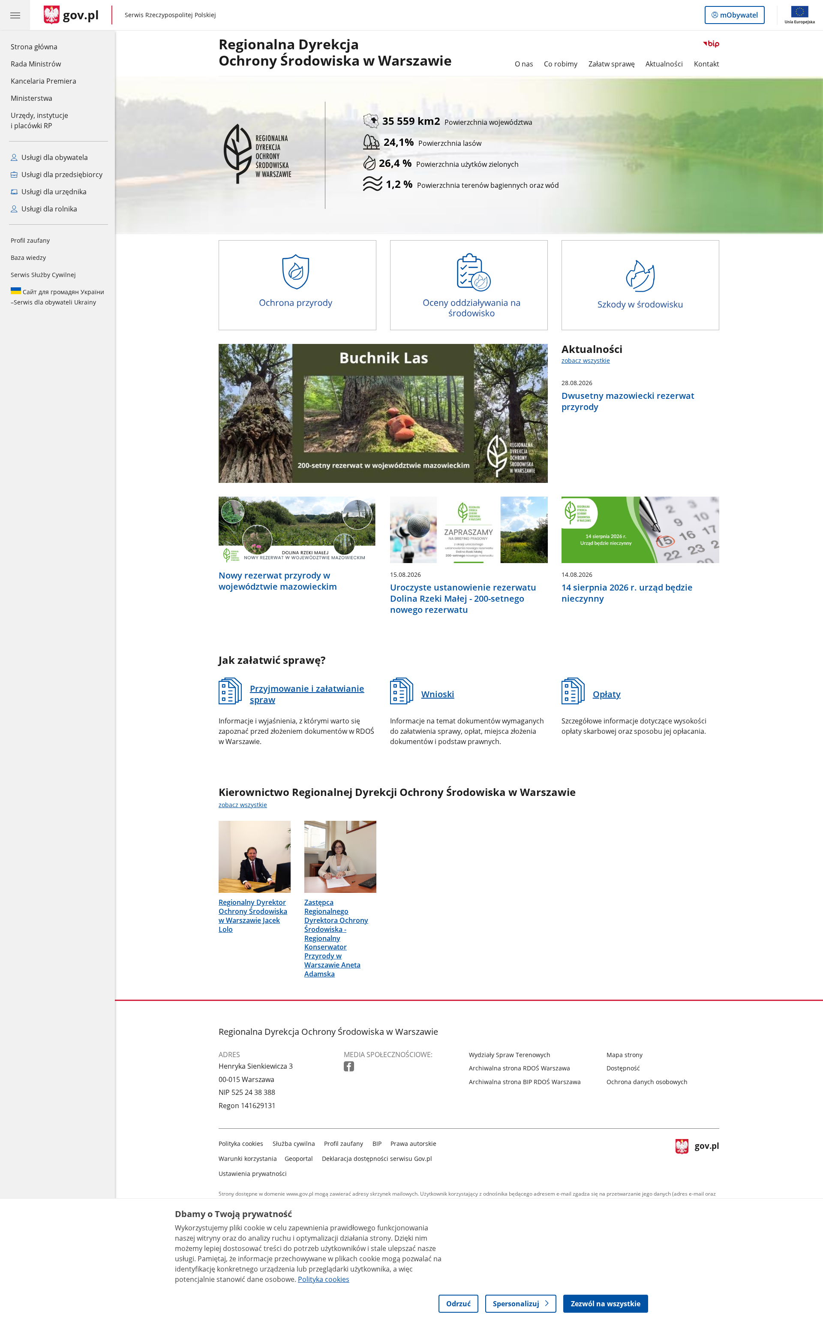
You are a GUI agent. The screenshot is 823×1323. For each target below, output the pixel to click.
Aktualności (664, 64)
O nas (524, 64)
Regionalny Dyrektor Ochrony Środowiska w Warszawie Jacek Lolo (253, 916)
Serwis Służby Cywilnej (43, 275)
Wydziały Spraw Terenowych (509, 1055)
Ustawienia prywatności (253, 1173)
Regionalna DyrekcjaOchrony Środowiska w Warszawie (335, 52)
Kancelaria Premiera (43, 81)
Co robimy (560, 64)
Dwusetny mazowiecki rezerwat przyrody (628, 401)
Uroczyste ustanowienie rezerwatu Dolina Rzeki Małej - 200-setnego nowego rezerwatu (463, 598)
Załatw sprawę (612, 64)
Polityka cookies (241, 1143)
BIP (376, 1143)
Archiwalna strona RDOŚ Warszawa (519, 1068)
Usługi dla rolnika (48, 209)
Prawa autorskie (413, 1143)
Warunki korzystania (248, 1158)
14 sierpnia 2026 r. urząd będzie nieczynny (627, 593)
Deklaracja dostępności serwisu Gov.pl (377, 1158)
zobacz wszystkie (586, 360)
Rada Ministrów (36, 64)
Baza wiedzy (28, 257)
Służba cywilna (294, 1143)
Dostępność (623, 1068)
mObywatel (739, 17)
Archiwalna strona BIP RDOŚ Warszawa (525, 1082)
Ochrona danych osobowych (647, 1082)
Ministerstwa (31, 98)
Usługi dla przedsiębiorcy (61, 174)
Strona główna (43, 46)
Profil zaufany (30, 240)
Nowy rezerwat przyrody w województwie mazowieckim (278, 581)
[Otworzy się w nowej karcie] (350, 1067)
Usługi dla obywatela (54, 157)
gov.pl (706, 1157)
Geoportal (299, 1158)
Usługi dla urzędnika (53, 191)
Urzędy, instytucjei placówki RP (39, 120)
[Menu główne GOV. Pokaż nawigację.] (15, 15)
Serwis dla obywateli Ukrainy (57, 297)
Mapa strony (625, 1055)
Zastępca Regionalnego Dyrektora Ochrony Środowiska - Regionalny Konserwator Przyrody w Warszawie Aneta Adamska (336, 938)
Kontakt (706, 64)
